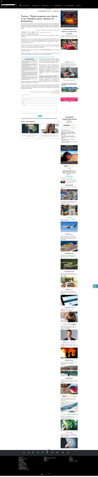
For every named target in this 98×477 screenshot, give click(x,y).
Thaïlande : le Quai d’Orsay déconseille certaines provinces (57, 11)
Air (69, 217)
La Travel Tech (22, 463)
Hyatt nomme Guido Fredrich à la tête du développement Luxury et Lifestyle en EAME (68, 327)
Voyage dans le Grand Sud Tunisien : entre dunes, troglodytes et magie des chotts (29, 74)
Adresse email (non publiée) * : (26, 99)
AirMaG (20, 457)
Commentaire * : (24, 104)
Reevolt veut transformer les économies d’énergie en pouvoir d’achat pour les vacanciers (68, 417)
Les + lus (66, 127)
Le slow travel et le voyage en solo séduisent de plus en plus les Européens (69, 363)
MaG (69, 324)
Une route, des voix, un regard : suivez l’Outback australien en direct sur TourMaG (69, 148)
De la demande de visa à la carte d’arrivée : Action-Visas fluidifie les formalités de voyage (68, 65)
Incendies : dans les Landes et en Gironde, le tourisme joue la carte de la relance (69, 345)
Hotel (69, 289)
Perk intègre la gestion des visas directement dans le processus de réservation (68, 399)
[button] (61, 88)
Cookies (45, 461)
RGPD (45, 459)
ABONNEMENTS (59, 5)
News (62, 127)
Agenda (71, 459)
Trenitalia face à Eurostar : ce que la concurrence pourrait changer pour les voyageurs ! (69, 381)
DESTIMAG (25, 9)
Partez (69, 342)
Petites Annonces (69, 5)
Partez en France (22, 465)
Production (69, 360)
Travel (69, 396)
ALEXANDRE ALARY (32, 11)
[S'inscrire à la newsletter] (95, 286)
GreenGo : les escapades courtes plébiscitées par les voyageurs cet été (68, 256)
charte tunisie (43, 91)
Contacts (78, 5)
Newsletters (45, 5)
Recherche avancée (4, 6)
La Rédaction (44, 30)
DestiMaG (21, 461)
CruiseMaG (21, 459)
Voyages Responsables (24, 469)
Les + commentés (72, 127)
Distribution (69, 253)
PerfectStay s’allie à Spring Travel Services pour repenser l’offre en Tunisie (28, 69)
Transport (69, 378)
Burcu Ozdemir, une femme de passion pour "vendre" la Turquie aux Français (50, 136)
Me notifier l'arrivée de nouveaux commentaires (30, 113)
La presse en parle (73, 461)
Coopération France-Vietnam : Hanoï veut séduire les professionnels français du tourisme (69, 202)
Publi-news (69, 185)
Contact (71, 457)
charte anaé (37, 91)
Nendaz (69, 13)
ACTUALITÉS (26, 5)
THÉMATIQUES (36, 5)
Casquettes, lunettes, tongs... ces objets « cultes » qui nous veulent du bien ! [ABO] (69, 274)
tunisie (58, 91)
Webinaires (69, 176)
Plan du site (46, 458)
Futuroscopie (69, 271)
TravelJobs (21, 466)
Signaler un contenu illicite (50, 457)
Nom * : (23, 96)
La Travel (69, 307)
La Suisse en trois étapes (66, 178)
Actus (69, 62)
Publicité (71, 458)
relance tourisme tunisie (51, 91)
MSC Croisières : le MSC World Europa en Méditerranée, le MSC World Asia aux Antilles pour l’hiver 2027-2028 (68, 133)
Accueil (21, 9)
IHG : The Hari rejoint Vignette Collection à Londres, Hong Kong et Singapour (68, 137)
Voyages (69, 414)
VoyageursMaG (22, 468)
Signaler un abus (24, 119)
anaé (33, 91)
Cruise (69, 234)
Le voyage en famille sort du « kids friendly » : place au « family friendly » (69, 37)
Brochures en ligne (23, 458)
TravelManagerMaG (23, 467)
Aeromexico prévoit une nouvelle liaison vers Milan (68, 140)
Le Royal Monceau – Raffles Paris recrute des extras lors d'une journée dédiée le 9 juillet (69, 435)
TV (52, 5)
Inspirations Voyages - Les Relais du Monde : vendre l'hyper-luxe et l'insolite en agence (69, 172)
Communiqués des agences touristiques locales (69, 32)
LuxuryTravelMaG (23, 464)
